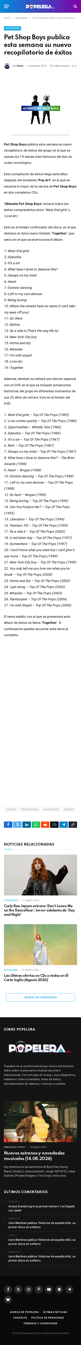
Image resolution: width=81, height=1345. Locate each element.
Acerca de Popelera (24, 1312)
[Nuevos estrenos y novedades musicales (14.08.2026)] (40, 1121)
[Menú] (6, 6)
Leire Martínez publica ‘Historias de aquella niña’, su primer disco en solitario (41, 1225)
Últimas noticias (55, 1312)
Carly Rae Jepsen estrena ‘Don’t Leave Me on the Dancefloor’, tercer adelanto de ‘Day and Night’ (39, 910)
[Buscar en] (75, 6)
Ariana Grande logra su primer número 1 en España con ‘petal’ (41, 1208)
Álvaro (20, 66)
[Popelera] (41, 6)
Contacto (20, 1317)
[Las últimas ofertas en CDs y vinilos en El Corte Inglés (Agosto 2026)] (40, 944)
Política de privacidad (47, 1317)
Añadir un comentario (40, 997)
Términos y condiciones (40, 1323)
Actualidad (12, 28)
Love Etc (11, 809)
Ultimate (69, 809)
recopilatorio (51, 809)
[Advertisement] (40, 753)
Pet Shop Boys (30, 809)
